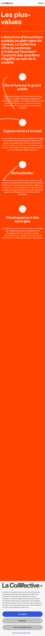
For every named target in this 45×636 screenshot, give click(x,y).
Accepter (22, 614)
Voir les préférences (22, 627)
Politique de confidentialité (21, 633)
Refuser (22, 621)
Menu (41, 3)
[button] (41, 586)
